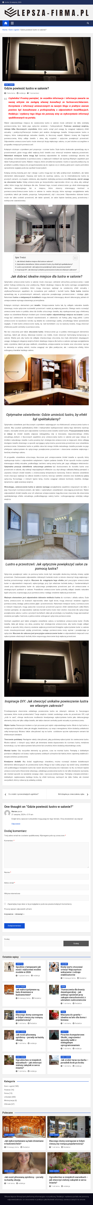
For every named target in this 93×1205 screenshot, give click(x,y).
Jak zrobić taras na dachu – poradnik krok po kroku (74, 1061)
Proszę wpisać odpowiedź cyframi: (18, 909)
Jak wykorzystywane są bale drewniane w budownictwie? (27, 992)
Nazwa (7, 872)
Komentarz (9, 841)
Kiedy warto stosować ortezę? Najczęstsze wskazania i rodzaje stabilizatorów (72, 971)
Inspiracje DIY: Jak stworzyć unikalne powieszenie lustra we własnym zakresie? (47, 270)
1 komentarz (34, 93)
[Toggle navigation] (12, 23)
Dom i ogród (9, 85)
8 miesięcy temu (24, 998)
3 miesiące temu (69, 978)
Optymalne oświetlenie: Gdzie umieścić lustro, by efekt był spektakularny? (45, 264)
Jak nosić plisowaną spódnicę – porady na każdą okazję (30, 1037)
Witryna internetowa (12, 893)
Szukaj (6, 939)
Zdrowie (64, 964)
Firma (63, 986)
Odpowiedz (16, 824)
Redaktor (82, 978)
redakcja (22, 93)
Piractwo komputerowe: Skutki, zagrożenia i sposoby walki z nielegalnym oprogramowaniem (73, 1039)
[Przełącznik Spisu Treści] (74, 258)
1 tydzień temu (24, 976)
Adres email (9, 883)
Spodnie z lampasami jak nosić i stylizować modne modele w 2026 (28, 969)
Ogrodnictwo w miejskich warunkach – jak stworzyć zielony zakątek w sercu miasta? (29, 1064)
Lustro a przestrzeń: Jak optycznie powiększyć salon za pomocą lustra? (44, 267)
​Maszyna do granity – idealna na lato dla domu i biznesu (73, 1017)
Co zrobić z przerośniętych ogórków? (23, 794)
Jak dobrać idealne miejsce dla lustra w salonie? (35, 261)
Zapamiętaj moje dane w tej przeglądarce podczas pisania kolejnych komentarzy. (40, 904)
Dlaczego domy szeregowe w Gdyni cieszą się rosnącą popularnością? (29, 1017)
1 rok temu (67, 1003)
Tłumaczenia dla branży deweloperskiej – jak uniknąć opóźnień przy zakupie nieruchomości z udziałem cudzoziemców (73, 994)
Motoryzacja (9, 1100)
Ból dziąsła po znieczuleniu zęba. (71, 794)
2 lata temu (11, 93)
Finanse (7, 1090)
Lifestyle (19, 964)
